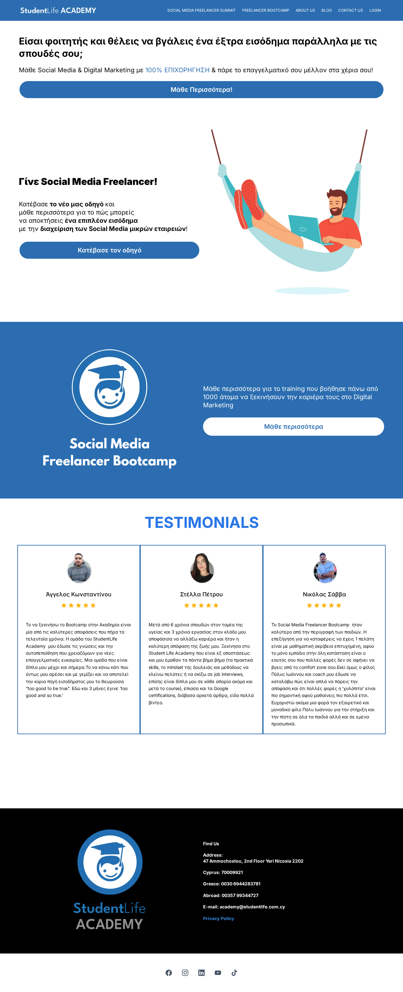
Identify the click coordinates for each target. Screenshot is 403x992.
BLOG (326, 10)
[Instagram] (185, 973)
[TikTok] (234, 973)
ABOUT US (305, 10)
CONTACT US (350, 10)
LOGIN (375, 10)
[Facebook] (169, 973)
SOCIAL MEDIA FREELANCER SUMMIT (201, 10)
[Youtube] (218, 973)
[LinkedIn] (201, 973)
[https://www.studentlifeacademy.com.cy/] (58, 10)
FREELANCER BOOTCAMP (265, 10)
